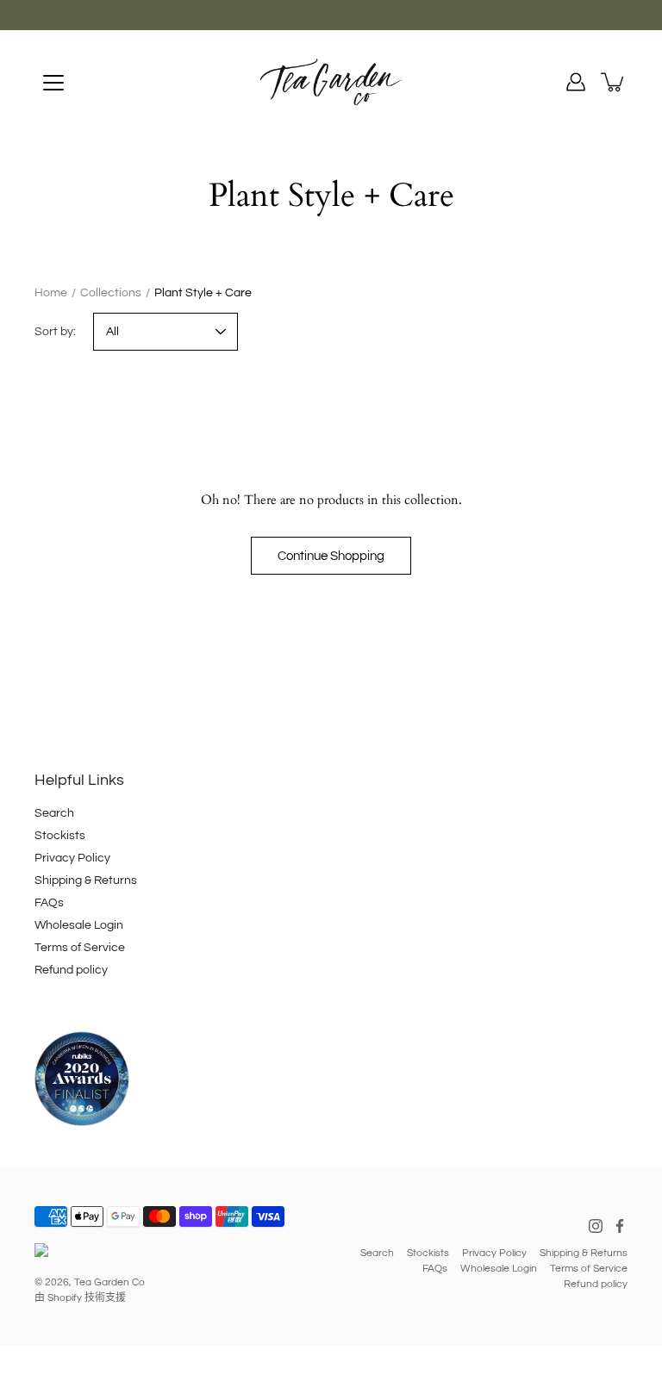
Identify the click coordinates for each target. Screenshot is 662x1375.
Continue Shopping (331, 556)
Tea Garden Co (109, 1282)
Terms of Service (79, 948)
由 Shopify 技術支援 (80, 1297)
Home (50, 293)
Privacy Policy (72, 858)
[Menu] (53, 83)
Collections (110, 293)
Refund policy (71, 970)
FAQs (49, 903)
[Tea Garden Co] (331, 82)
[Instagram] (595, 1226)
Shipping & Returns (85, 880)
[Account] (576, 82)
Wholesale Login (78, 925)
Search (54, 813)
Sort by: (55, 332)
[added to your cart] (614, 82)
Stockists (59, 836)
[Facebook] (620, 1226)
